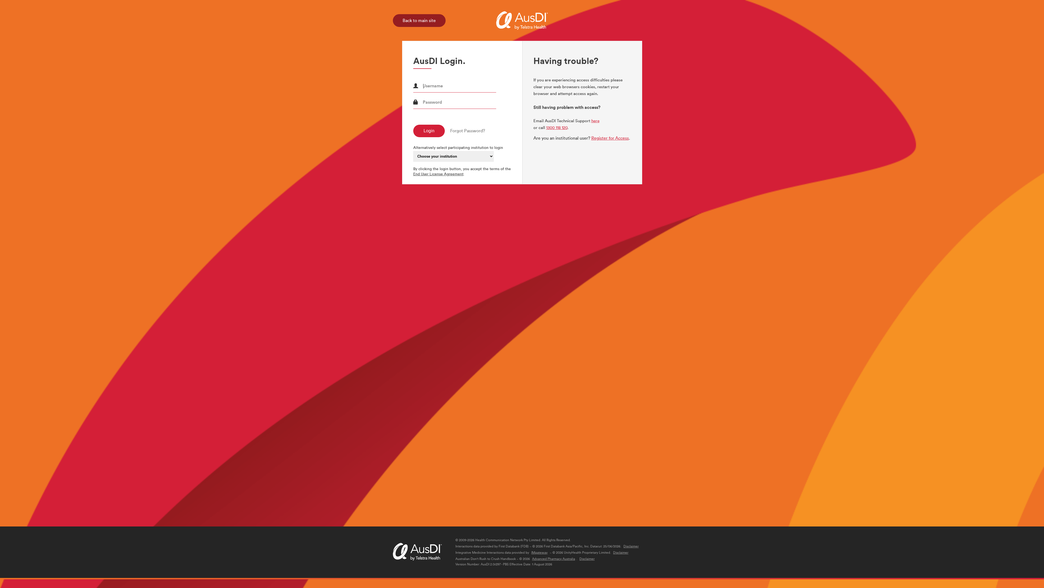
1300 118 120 (556, 127)
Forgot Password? (467, 130)
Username (433, 85)
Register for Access (610, 138)
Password (432, 102)
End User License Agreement (438, 174)
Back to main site (419, 20)
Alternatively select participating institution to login (458, 147)
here (595, 120)
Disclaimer (631, 546)
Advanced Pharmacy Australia (553, 559)
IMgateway (539, 553)
